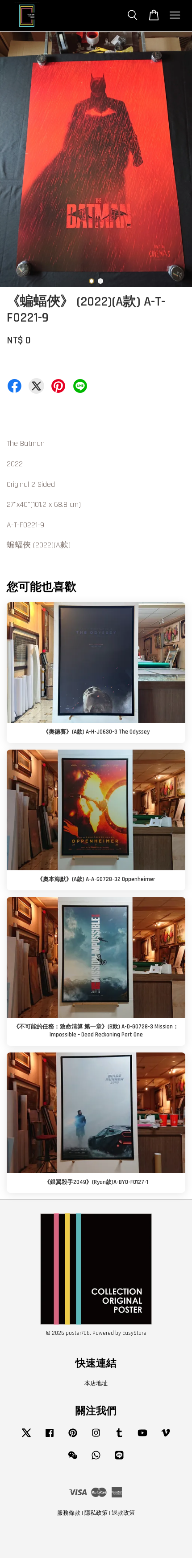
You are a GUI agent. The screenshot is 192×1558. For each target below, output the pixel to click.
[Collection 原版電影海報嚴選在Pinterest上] (73, 1437)
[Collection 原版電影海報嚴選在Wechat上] (73, 1459)
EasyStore (134, 1333)
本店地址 (96, 1383)
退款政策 (123, 1513)
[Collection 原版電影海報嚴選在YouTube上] (142, 1437)
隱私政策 (96, 1513)
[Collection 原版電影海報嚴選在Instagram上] (96, 1437)
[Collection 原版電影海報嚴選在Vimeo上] (165, 1437)
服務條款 (68, 1513)
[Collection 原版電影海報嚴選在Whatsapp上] (96, 1459)
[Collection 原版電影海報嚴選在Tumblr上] (119, 1437)
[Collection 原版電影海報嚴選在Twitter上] (26, 1437)
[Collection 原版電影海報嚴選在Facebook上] (49, 1437)
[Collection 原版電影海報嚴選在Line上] (119, 1459)
